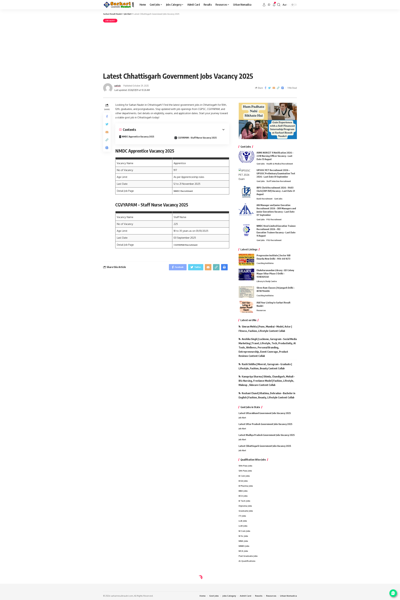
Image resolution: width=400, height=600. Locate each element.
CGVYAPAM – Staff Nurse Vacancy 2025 (197, 137)
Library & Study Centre (267, 281)
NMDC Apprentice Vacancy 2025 (138, 136)
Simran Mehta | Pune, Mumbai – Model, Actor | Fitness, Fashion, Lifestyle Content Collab (265, 328)
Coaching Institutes (265, 263)
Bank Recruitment (264, 198)
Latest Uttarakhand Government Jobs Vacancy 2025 (265, 413)
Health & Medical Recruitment (279, 163)
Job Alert (110, 21)
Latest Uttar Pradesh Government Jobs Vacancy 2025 (265, 424)
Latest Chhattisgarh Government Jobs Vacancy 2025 (265, 446)
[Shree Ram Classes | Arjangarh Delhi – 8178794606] (246, 292)
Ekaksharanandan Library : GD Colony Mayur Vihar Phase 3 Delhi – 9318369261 (275, 273)
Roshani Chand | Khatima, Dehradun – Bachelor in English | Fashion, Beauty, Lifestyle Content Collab (267, 395)
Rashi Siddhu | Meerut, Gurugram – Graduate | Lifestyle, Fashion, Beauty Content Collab (265, 366)
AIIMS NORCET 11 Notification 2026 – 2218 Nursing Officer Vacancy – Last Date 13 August (275, 156)
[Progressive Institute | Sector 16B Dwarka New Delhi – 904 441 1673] (246, 259)
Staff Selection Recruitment (278, 181)
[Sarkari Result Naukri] (119, 5)
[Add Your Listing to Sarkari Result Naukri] (246, 307)
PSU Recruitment (274, 219)
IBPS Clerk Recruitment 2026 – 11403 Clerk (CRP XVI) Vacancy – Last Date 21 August (276, 191)
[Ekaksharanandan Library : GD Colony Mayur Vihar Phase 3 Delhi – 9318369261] (246, 274)
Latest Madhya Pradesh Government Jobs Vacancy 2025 (267, 435)
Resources (261, 310)
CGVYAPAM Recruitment (186, 245)
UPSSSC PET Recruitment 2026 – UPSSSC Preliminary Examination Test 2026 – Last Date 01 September (276, 173)
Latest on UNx (248, 320)
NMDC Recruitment (183, 191)
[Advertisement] (200, 47)
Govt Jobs (261, 163)
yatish (117, 85)
